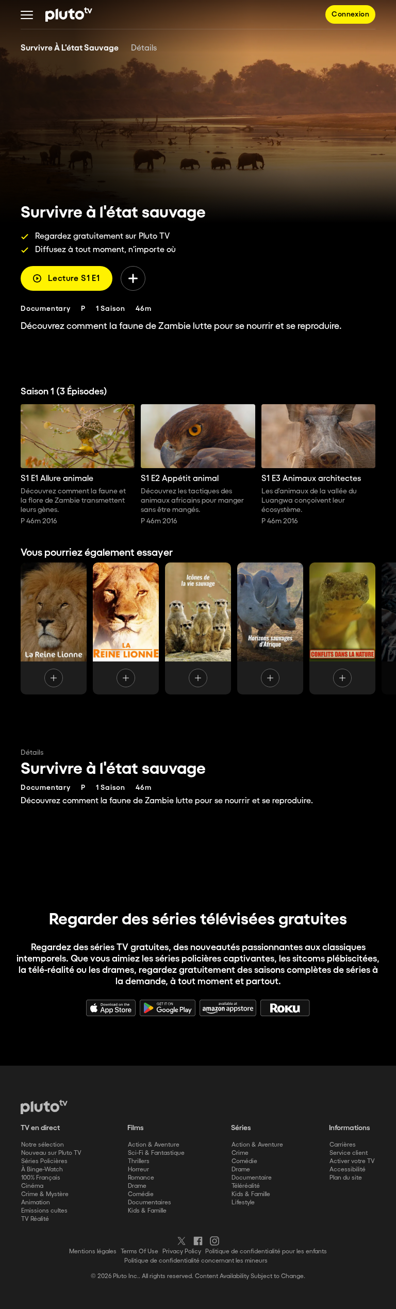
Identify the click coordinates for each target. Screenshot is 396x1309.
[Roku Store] (285, 1008)
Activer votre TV (352, 1161)
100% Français (40, 1177)
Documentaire (252, 1177)
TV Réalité (35, 1219)
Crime (240, 1153)
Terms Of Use (139, 1251)
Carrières (342, 1144)
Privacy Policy (181, 1251)
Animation (35, 1202)
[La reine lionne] (126, 628)
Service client (348, 1153)
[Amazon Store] (228, 1008)
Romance (141, 1177)
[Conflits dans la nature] (342, 628)
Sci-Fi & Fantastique (156, 1153)
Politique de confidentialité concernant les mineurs (196, 1260)
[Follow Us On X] (181, 1241)
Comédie (141, 1194)
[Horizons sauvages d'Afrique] (270, 628)
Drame (137, 1186)
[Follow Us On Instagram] (214, 1241)
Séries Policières (44, 1161)
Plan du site (345, 1177)
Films (135, 1128)
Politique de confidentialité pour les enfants (266, 1251)
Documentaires (149, 1202)
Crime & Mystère (45, 1194)
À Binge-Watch (42, 1169)
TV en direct (40, 1128)
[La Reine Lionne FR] (54, 628)
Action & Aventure (153, 1144)
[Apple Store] (111, 1008)
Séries (241, 1128)
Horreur (138, 1169)
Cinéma (32, 1186)
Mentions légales (93, 1251)
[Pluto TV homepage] (44, 1107)
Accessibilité (347, 1169)
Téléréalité (246, 1186)
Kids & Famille (147, 1210)
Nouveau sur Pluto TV (51, 1153)
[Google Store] (167, 1008)
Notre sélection (42, 1144)
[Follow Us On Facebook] (198, 1241)
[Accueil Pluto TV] (68, 14)
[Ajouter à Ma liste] (133, 278)
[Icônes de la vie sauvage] (198, 628)
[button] (26, 14)
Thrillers (139, 1161)
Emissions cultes (44, 1210)
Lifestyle (243, 1202)
